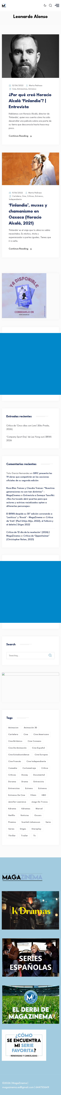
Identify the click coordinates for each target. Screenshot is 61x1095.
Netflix (11, 815)
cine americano (41, 734)
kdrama (12, 809)
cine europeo (41, 755)
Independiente (15, 199)
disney (24, 775)
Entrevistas (22, 89)
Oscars (37, 815)
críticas (12, 775)
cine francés (14, 761)
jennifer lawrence (17, 802)
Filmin (33, 795)
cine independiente (36, 761)
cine (26, 734)
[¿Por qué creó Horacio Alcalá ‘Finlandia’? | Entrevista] (30, 77)
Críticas (30, 196)
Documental (39, 775)
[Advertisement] (30, 364)
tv (34, 836)
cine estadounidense (18, 755)
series (11, 829)
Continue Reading (18, 136)
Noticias (25, 815)
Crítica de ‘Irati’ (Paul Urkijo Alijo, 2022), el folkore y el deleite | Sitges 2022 (29, 521)
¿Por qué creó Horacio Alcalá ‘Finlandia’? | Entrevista (30, 101)
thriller (12, 836)
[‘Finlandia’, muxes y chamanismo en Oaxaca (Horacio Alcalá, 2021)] (30, 184)
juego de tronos (40, 802)
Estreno (29, 788)
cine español (38, 748)
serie (48, 822)
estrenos (42, 788)
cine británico (15, 741)
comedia (12, 768)
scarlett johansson (30, 822)
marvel (39, 809)
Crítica (44, 768)
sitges (23, 829)
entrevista (38, 782)
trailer (24, 836)
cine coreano (34, 741)
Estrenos (32, 89)
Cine (14, 89)
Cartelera (16, 196)
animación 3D (30, 728)
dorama (12, 782)
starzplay (36, 829)
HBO (44, 795)
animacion (13, 728)
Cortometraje (29, 768)
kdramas (25, 809)
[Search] (52, 653)
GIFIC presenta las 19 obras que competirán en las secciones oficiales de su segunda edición (29, 477)
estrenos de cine (16, 795)
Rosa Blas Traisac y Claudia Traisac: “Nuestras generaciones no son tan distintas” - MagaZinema (30, 492)
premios (12, 822)
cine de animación (17, 748)
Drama (24, 782)
